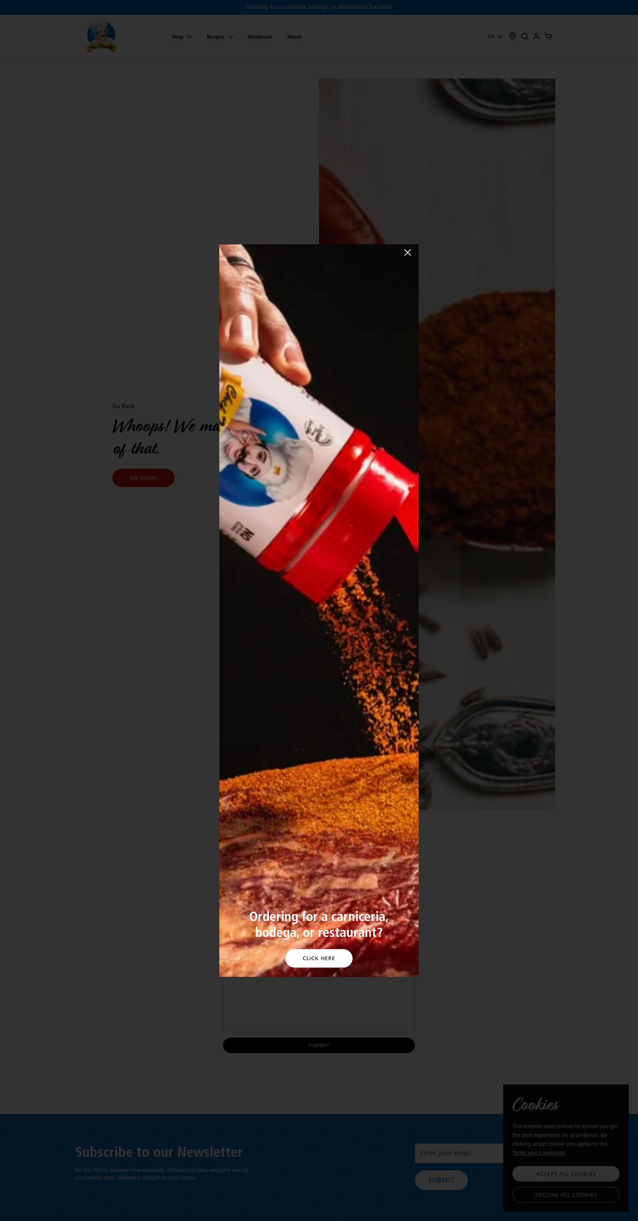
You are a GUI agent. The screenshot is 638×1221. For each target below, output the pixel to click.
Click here (319, 958)
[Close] (407, 252)
